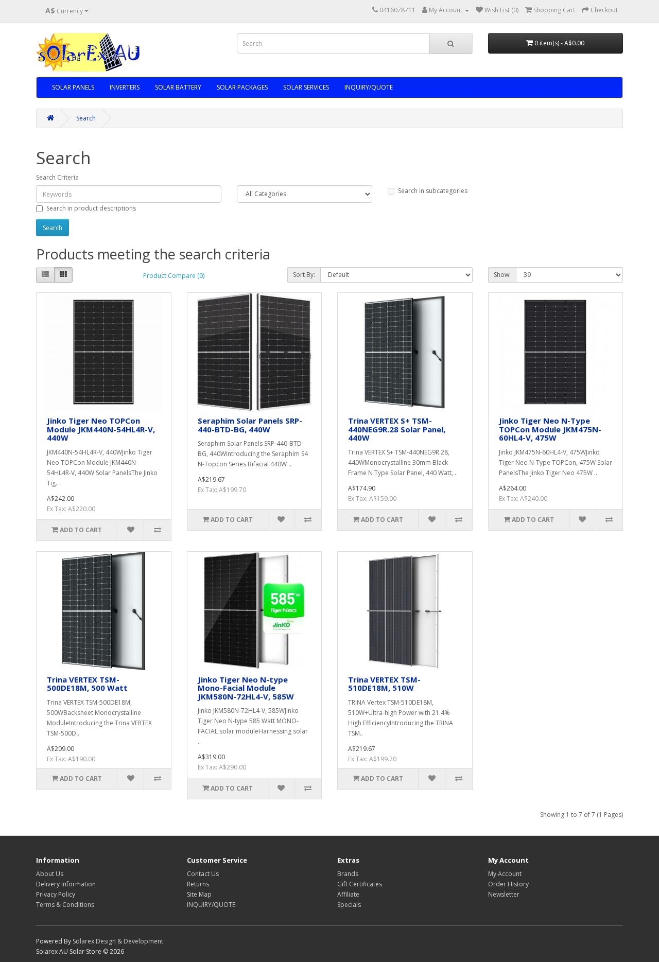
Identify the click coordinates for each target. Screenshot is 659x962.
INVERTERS (125, 87)
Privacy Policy (55, 894)
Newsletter (503, 894)
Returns (198, 884)
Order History (508, 884)
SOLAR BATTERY (178, 87)
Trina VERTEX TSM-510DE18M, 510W (384, 683)
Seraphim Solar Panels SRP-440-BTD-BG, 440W (250, 424)
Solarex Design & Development (118, 941)
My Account (505, 873)
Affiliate (348, 894)
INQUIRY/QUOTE (368, 87)
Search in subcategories (432, 190)
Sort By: (304, 274)
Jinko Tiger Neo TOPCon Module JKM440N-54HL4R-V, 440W (101, 429)
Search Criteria (57, 177)
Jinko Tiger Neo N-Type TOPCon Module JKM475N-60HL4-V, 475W (550, 429)
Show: (502, 274)
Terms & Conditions (65, 904)
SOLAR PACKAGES (242, 87)
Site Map (199, 894)
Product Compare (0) (173, 275)
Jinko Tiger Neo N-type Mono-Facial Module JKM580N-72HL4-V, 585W (246, 688)
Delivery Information (66, 884)
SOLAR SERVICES (306, 87)
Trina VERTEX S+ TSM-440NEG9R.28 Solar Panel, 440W (396, 429)
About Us (49, 873)
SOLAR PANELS (73, 87)
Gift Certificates (359, 884)
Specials (349, 904)
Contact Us (203, 873)
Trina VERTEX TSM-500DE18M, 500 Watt (87, 683)
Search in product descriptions (91, 208)
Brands (347, 873)
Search (86, 118)
